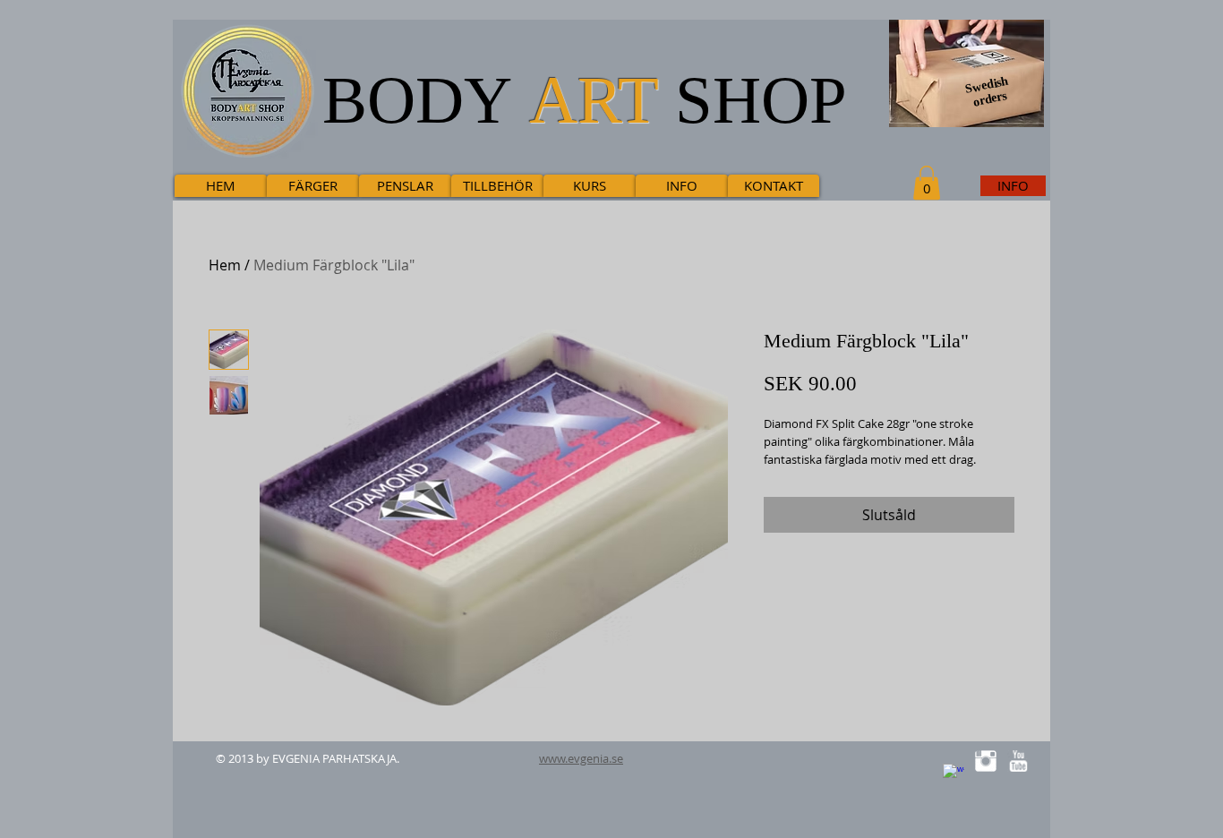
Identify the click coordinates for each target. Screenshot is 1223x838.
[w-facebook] (953, 774)
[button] (926, 183)
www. (553, 758)
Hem (225, 265)
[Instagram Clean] (985, 761)
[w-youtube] (1018, 761)
